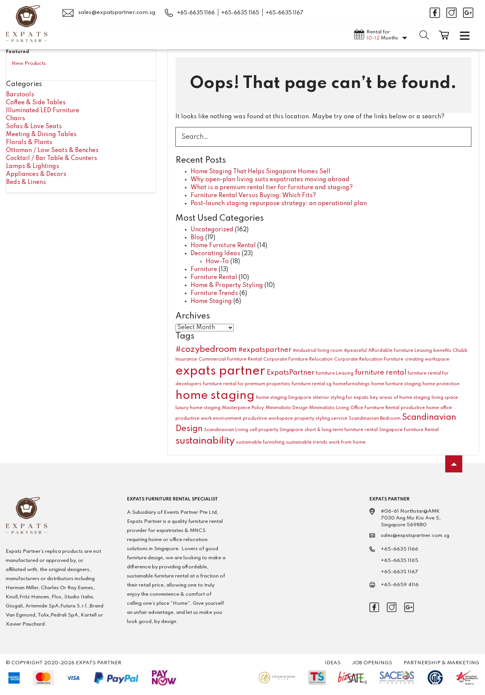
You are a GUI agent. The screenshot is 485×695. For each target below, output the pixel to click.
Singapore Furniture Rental (409, 430)
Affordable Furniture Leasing (400, 350)
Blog (197, 238)
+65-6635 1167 (285, 13)
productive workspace (268, 418)
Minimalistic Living (329, 408)
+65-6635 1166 (196, 13)
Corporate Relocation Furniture (369, 359)
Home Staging (211, 301)
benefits (442, 350)
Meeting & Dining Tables (41, 135)
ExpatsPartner (290, 372)
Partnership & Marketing (441, 662)
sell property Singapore (276, 430)
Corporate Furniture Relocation (298, 359)
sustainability (205, 441)
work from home (347, 442)
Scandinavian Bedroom (375, 418)
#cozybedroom (206, 349)
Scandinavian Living (226, 430)
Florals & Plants (29, 143)
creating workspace (427, 359)
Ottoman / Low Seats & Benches (52, 150)
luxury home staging (198, 408)
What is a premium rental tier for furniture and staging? (272, 188)
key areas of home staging (400, 397)
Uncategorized (212, 230)
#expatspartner (264, 350)
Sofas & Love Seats (34, 127)
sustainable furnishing (260, 442)
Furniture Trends (214, 293)
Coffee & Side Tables (36, 103)
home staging (215, 396)
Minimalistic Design (287, 408)
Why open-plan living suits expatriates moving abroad (270, 180)
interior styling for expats (341, 397)
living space (445, 397)
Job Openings (372, 662)
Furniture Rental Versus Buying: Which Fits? (253, 196)
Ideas (333, 662)
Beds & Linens (26, 182)
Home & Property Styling (227, 285)
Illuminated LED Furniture (42, 111)
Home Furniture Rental (223, 246)
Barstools (20, 95)
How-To (217, 262)
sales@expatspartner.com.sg (116, 12)
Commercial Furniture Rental (230, 359)
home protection (441, 384)
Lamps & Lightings (32, 166)
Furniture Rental (214, 278)
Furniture (204, 270)
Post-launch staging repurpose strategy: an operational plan (279, 204)
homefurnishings (351, 384)
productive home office (426, 408)
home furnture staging (396, 384)
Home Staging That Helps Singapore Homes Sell (260, 172)
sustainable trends (306, 442)
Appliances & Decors (36, 174)
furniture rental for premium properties (246, 384)
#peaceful (355, 350)
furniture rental (380, 372)
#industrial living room (318, 350)
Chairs (15, 119)
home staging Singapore (283, 397)
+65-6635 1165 (240, 13)
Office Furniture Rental (374, 408)
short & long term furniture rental (341, 430)
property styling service (320, 418)
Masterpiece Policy (243, 408)
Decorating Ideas (215, 254)
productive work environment (208, 418)
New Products (29, 63)
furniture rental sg (312, 384)
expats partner (220, 371)
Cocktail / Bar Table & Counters (51, 158)
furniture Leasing (335, 373)
